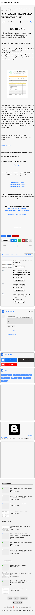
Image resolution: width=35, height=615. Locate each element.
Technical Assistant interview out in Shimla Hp (22, 261)
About (16, 598)
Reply (9, 326)
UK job (5, 380)
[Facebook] (12, 240)
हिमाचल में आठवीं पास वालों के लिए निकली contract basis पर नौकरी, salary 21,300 (21, 295)
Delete (12, 326)
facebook (10, 360)
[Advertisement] (17, 402)
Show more (28, 254)
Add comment (11, 334)
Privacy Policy (17, 602)
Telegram (26, 360)
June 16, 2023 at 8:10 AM (24, 317)
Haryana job (6, 378)
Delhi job (29, 375)
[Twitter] (15, 240)
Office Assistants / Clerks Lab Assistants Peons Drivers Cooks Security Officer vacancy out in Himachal (22, 273)
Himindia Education (15, 2)
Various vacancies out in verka (18, 511)
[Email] (26, 240)
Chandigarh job (19, 375)
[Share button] (30, 240)
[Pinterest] (23, 240)
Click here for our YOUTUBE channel (17, 210)
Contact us (23, 598)
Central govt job (7, 375)
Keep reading (20, 267)
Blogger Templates (21, 607)
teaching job (9, 9)
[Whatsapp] (19, 240)
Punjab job (27, 378)
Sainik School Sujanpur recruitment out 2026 (19, 285)
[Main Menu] (2, 2)
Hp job (8, 236)
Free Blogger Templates (26, 610)
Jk (20, 378)
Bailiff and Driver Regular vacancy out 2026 (20, 573)
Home (3, 9)
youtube (10, 364)
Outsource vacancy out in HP (18, 504)
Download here (6, 145)
